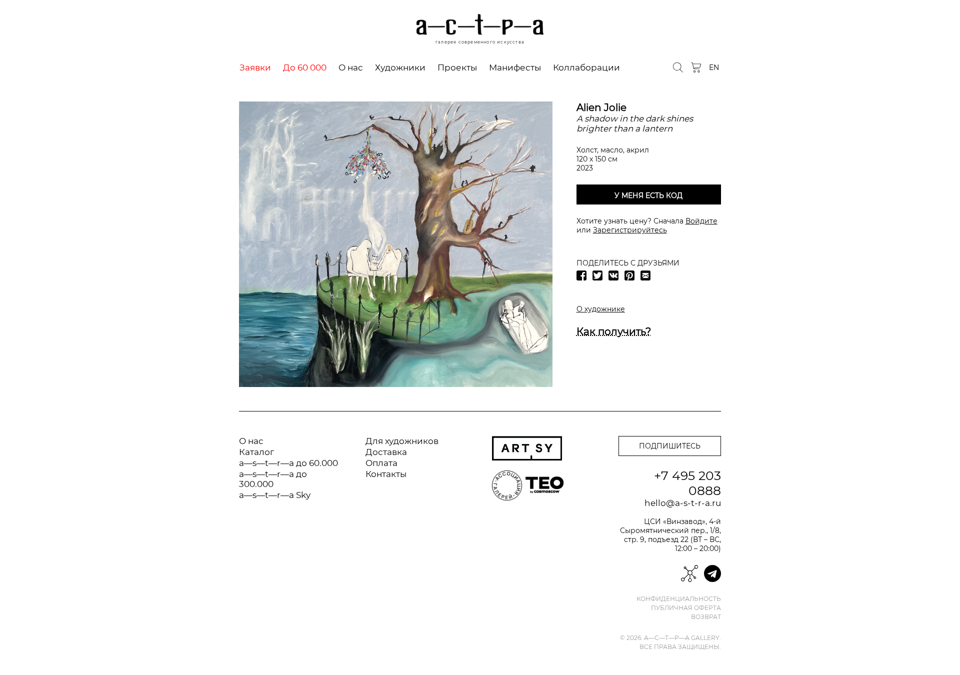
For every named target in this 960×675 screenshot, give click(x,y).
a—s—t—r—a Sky (274, 495)
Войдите (702, 221)
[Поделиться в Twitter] (597, 275)
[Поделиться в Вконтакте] (613, 275)
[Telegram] (712, 573)
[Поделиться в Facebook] (581, 275)
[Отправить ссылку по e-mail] (645, 275)
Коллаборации (586, 67)
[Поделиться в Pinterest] (629, 275)
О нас (350, 67)
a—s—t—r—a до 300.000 (273, 479)
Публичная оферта (686, 608)
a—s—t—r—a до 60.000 (288, 463)
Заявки (255, 67)
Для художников (402, 441)
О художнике (600, 309)
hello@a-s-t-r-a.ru (682, 503)
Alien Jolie (601, 108)
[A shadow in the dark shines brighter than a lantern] (395, 244)
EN (714, 67)
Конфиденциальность (678, 599)
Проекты (457, 67)
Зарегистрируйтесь (630, 230)
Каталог (256, 452)
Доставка (386, 452)
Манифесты (515, 67)
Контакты (386, 474)
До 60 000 (304, 67)
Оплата (382, 463)
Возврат (706, 617)
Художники (400, 67)
